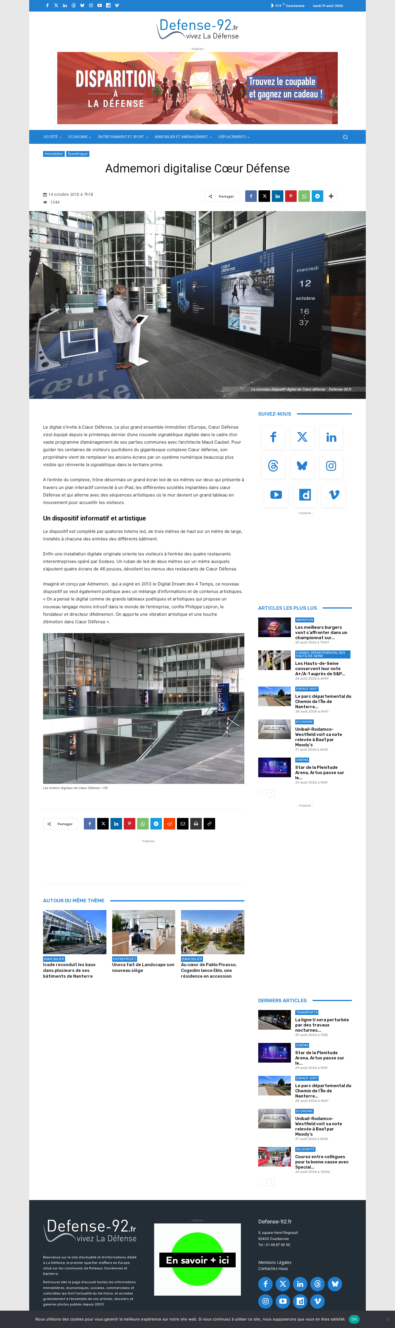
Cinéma (302, 760)
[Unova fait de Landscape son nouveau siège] (144, 932)
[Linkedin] (64, 5)
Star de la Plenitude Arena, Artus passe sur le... (319, 772)
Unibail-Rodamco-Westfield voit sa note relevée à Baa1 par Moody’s (318, 737)
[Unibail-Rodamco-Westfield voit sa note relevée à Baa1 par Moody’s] (274, 729)
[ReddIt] (169, 823)
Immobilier (54, 153)
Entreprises (124, 958)
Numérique (78, 153)
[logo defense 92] (197, 28)
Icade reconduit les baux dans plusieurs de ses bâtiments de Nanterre (69, 970)
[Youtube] (99, 5)
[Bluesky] (82, 5)
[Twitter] (56, 5)
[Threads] (73, 5)
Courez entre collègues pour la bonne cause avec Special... (322, 1162)
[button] (345, 137)
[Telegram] (317, 196)
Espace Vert (307, 689)
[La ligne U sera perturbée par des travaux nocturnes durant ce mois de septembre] (274, 1020)
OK (354, 1319)
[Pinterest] (291, 196)
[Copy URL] (209, 823)
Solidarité (305, 1149)
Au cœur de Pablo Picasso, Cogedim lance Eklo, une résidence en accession (209, 970)
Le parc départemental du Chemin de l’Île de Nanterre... (323, 701)
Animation (304, 620)
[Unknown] (197, 88)
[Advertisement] (148, 857)
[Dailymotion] (108, 5)
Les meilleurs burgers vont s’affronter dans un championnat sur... (321, 632)
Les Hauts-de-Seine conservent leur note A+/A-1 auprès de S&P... (320, 668)
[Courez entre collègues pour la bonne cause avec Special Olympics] (274, 1157)
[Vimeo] (116, 5)
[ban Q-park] (197, 1259)
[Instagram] (90, 5)
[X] (264, 196)
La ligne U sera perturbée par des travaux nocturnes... (322, 1025)
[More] (331, 196)
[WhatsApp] (304, 196)
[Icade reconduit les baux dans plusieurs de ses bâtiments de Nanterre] (74, 932)
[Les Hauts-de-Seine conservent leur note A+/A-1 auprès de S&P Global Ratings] (274, 660)
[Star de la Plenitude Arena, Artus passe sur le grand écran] (274, 767)
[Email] (183, 823)
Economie (304, 722)
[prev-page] (261, 793)
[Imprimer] (196, 823)
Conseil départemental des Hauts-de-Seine (320, 654)
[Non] (388, 1319)
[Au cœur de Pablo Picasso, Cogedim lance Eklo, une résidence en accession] (212, 932)
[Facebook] (47, 5)
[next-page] (271, 793)
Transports (307, 1012)
